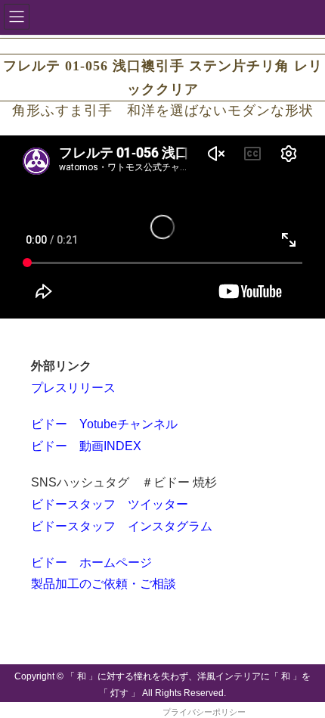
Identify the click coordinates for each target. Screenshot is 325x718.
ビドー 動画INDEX (86, 446)
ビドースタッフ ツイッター (109, 504)
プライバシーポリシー (204, 711)
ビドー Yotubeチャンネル (104, 424)
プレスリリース (73, 387)
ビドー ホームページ (91, 562)
